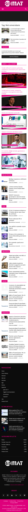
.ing (2, 399)
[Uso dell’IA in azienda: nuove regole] (5, 229)
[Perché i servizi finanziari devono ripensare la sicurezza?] (5, 338)
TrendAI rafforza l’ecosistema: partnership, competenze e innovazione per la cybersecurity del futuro (13, 69)
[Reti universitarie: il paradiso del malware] (5, 41)
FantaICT (5, 396)
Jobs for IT (5, 389)
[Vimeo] (24, 495)
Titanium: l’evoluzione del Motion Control (12, 132)
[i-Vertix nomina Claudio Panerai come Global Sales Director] (5, 189)
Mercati (3, 378)
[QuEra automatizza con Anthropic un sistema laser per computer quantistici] (5, 428)
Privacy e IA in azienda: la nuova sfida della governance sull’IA (17, 235)
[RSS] (16, 495)
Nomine (4, 380)
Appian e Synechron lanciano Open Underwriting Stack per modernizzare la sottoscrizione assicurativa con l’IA (17, 320)
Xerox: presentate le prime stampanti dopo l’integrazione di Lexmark (17, 273)
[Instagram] (7, 495)
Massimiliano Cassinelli (14, 222)
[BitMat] (14, 3)
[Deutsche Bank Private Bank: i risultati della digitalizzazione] (5, 306)
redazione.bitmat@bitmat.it (17, 484)
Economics (6, 394)
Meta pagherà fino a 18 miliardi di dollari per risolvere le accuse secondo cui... (17, 411)
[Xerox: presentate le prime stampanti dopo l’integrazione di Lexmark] (5, 274)
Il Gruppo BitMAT (14, 502)
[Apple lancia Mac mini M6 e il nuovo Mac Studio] (5, 258)
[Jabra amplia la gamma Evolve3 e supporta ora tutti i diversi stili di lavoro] (5, 265)
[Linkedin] (11, 495)
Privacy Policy (20, 501)
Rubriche (4, 387)
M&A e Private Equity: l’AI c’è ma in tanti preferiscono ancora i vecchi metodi (17, 296)
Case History (5, 373)
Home (3, 23)
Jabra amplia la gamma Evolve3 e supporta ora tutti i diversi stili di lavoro (17, 264)
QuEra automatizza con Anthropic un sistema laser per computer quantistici (17, 427)
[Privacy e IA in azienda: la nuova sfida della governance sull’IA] (5, 236)
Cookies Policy (12, 501)
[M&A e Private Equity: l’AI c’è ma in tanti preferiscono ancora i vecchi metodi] (5, 297)
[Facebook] (3, 495)
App (3, 382)
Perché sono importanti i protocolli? (11, 113)
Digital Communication (9, 392)
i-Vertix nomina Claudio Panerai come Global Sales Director (16, 188)
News (3, 371)
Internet (4, 375)
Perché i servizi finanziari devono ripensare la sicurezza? (16, 337)
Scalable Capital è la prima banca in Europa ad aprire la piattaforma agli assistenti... (17, 346)
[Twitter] (20, 495)
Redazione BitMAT (14, 35)
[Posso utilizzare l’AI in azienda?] (5, 221)
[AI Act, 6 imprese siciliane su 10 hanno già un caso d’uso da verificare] (5, 213)
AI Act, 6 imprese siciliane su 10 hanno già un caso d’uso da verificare (17, 212)
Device (3, 385)
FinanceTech (5, 401)
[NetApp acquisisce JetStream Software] (5, 181)
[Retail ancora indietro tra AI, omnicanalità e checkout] (5, 421)
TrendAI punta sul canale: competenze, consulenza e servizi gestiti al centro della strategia (12, 92)
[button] (2, 9)
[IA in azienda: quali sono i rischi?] (5, 245)
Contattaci (6, 501)
